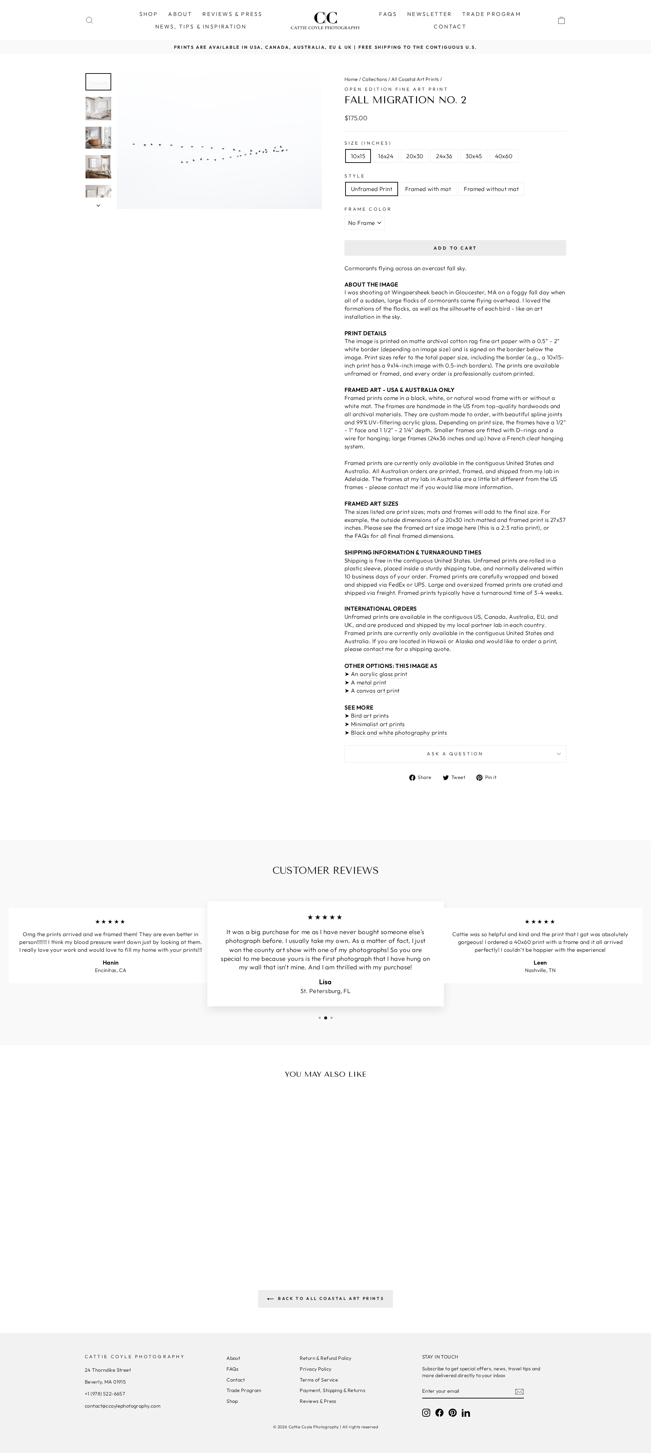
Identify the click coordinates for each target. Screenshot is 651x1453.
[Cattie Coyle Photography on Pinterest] (453, 1413)
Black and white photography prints (399, 732)
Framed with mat (428, 188)
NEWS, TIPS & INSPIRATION (201, 26)
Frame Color (368, 209)
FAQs (388, 13)
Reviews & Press (318, 1401)
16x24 (385, 156)
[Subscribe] (519, 1391)
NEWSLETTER (429, 13)
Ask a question (455, 754)
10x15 (358, 156)
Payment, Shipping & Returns (332, 1390)
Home (351, 79)
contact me (378, 648)
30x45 (474, 156)
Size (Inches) (368, 143)
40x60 (504, 156)
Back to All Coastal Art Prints (330, 1298)
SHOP (148, 13)
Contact (235, 1380)
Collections (374, 79)
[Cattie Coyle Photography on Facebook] (439, 1413)
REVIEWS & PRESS (232, 13)
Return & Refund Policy (325, 1358)
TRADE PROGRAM (491, 13)
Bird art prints (370, 715)
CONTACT (450, 26)
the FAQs (356, 535)
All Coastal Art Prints (415, 79)
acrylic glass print (383, 673)
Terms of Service (319, 1380)
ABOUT (180, 13)
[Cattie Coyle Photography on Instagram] (426, 1413)
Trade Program (243, 1390)
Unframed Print (371, 188)
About (233, 1358)
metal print (372, 682)
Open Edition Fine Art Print (396, 89)
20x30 (414, 156)
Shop (232, 1401)
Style (354, 176)
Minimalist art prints (378, 724)
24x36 (444, 156)
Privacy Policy (315, 1369)
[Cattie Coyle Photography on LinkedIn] (466, 1413)
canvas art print (378, 690)
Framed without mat (491, 188)
